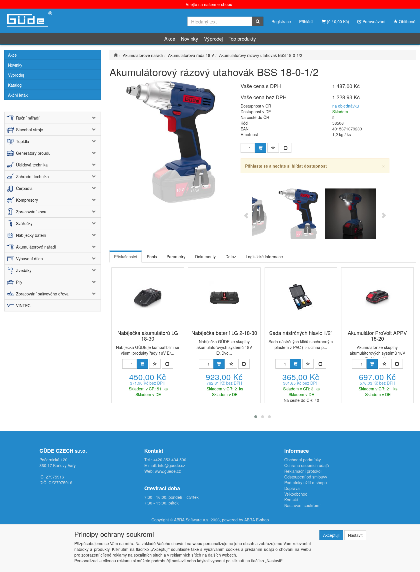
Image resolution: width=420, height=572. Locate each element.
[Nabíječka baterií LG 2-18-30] (224, 296)
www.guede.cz (168, 471)
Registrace (281, 21)
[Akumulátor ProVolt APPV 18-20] (377, 296)
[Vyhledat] (257, 21)
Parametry (176, 256)
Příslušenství (125, 256)
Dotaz (230, 256)
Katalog (15, 85)
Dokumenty (205, 256)
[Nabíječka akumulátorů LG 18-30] (148, 296)
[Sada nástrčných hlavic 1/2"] (301, 296)
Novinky (189, 38)
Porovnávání (373, 21)
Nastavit (355, 535)
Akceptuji (331, 535)
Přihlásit (306, 21)
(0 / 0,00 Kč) (337, 21)
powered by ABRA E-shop (245, 520)
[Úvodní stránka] (116, 55)
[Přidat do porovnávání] (285, 148)
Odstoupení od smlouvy (305, 477)
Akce (169, 38)
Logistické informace (264, 256)
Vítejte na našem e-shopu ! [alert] (210, 4)
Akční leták (18, 95)
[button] (255, 417)
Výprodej (213, 38)
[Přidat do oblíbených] (273, 148)
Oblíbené (406, 21)
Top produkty (242, 38)
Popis (152, 256)
